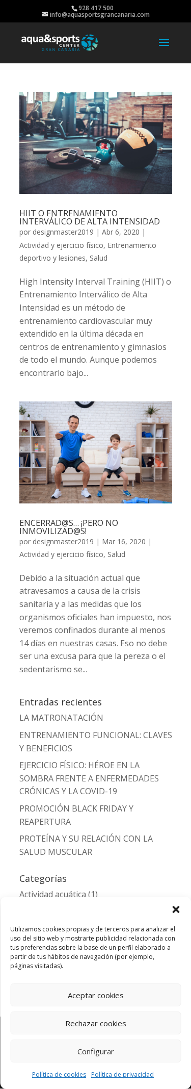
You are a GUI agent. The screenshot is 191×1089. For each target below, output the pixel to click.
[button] (176, 909)
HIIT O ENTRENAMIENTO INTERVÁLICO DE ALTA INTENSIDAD (89, 217)
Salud (98, 258)
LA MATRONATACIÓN (61, 717)
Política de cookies (59, 1074)
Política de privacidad (122, 1074)
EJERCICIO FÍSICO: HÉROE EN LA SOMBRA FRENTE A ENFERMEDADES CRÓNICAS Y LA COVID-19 (89, 778)
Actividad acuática (52, 894)
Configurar (95, 1051)
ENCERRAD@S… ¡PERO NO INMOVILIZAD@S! (68, 527)
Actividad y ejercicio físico (61, 245)
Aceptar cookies (96, 995)
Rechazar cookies (95, 1023)
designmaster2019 (63, 232)
